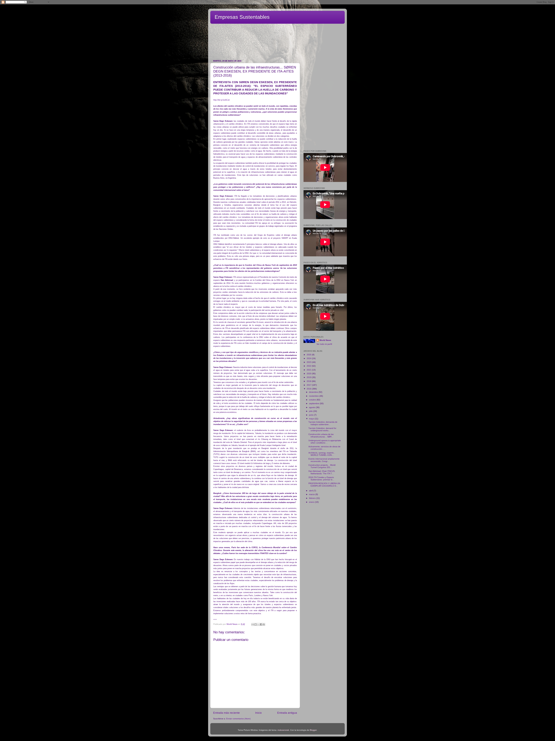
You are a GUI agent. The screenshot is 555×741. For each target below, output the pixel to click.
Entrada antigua (287, 712)
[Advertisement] (280, 31)
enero (312, 502)
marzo (312, 494)
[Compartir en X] (258, 624)
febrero (312, 498)
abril (311, 491)
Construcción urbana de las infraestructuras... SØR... (321, 435)
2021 (309, 370)
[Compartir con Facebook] (261, 624)
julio (311, 411)
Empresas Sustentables (242, 17)
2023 (309, 362)
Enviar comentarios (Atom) (238, 719)
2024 (309, 358)
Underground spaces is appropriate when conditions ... (324, 441)
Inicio (258, 712)
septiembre (314, 403)
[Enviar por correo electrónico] (252, 624)
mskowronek (283, 730)
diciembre (314, 392)
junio (311, 415)
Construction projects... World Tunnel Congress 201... (321, 466)
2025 (309, 355)
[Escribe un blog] (255, 624)
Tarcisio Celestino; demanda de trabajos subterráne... (322, 423)
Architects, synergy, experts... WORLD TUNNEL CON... (321, 454)
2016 (309, 389)
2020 (309, 374)
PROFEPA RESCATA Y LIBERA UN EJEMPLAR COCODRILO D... (324, 484)
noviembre (314, 396)
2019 (309, 377)
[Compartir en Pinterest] (263, 624)
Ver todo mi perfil (324, 344)
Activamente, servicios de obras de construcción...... (324, 447)
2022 (309, 366)
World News (325, 340)
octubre (313, 400)
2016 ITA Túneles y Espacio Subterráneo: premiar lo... (321, 478)
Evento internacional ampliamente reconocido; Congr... (324, 460)
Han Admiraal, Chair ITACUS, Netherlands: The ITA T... (321, 472)
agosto (312, 407)
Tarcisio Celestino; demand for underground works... (322, 429)
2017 (309, 385)
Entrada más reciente (226, 712)
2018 (309, 381)
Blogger (313, 730)
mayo (312, 419)
